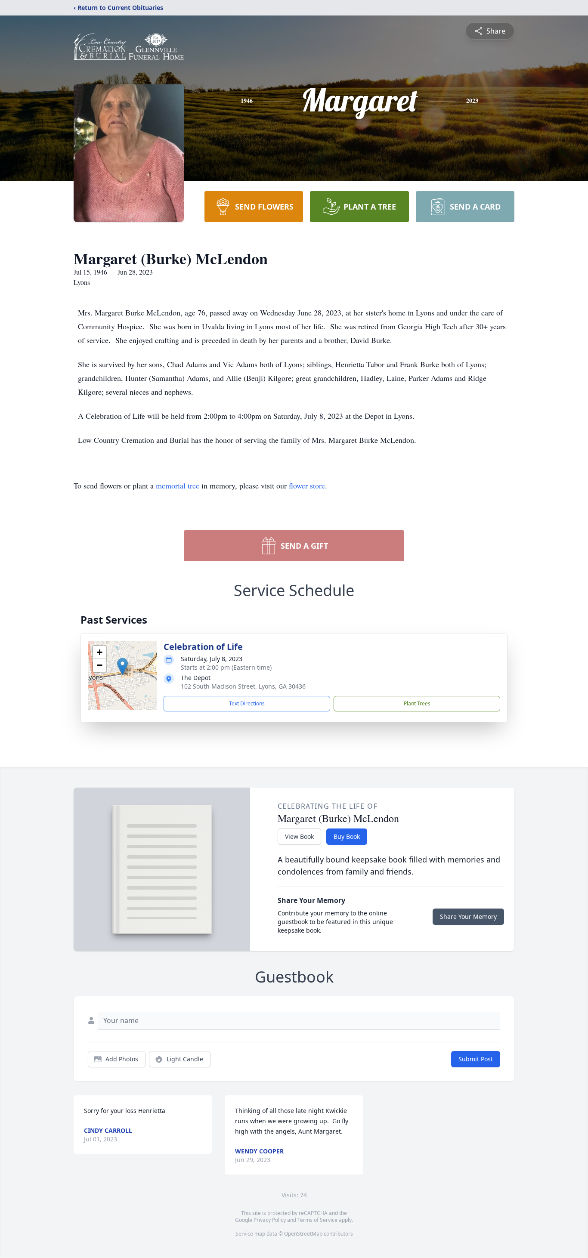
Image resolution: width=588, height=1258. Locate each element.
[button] (122, 666)
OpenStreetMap (303, 1233)
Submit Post (475, 1059)
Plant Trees (417, 703)
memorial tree (177, 485)
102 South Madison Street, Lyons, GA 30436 (243, 686)
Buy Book (347, 836)
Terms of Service (317, 1220)
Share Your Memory (468, 916)
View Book (299, 836)
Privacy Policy (270, 1220)
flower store (307, 485)
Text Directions (247, 703)
